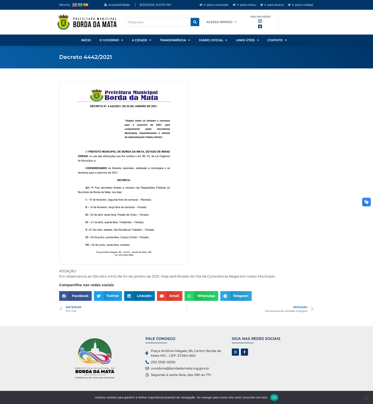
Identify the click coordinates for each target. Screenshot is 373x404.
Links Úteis (245, 40)
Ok (274, 397)
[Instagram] (235, 352)
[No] (366, 397)
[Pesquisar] (195, 22)
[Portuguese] (80, 5)
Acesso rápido (219, 22)
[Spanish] (86, 5)
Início (86, 40)
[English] (74, 5)
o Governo (109, 40)
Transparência (173, 40)
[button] (75, 296)
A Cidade (139, 40)
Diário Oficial (211, 40)
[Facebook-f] (244, 352)
